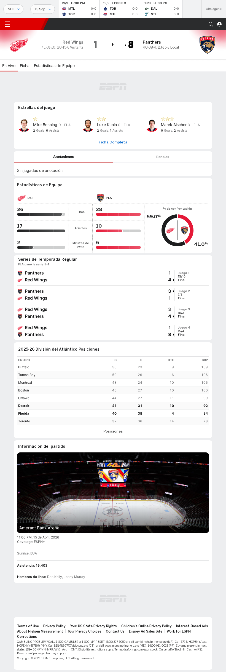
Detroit (23, 406)
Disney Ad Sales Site (145, 631)
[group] (113, 276)
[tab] (63, 156)
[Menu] (7, 24)
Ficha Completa (113, 142)
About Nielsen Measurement (40, 631)
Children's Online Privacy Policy (146, 626)
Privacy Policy (54, 626)
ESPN (28, 24)
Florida (23, 413)
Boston (23, 390)
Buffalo (23, 367)
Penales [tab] (162, 157)
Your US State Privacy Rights (93, 626)
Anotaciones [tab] (63, 156)
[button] (211, 24)
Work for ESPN (179, 631)
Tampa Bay (27, 375)
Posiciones (113, 431)
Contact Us (115, 631)
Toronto (24, 421)
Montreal (25, 382)
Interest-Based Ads (192, 626)
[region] (113, 390)
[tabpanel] (113, 169)
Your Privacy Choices (84, 631)
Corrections (27, 637)
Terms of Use (28, 626)
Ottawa (23, 398)
